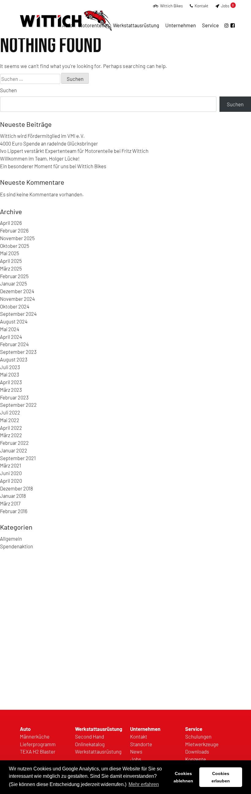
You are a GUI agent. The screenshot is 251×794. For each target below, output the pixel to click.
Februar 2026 (14, 230)
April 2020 (11, 481)
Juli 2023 (10, 367)
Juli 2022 (10, 412)
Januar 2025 (13, 283)
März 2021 (10, 465)
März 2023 (11, 390)
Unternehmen (180, 25)
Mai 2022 (9, 420)
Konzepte (195, 759)
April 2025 (11, 261)
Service (210, 25)
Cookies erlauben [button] (221, 777)
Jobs (227, 5)
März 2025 (11, 268)
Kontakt (201, 5)
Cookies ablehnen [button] (183, 777)
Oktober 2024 (14, 306)
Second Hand (89, 736)
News (136, 751)
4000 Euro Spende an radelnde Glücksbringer (49, 143)
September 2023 (18, 352)
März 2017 (10, 503)
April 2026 (11, 223)
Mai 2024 (9, 329)
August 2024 (14, 321)
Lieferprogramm (38, 744)
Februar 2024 (14, 344)
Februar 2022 (14, 443)
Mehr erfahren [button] (144, 784)
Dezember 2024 (17, 291)
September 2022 (18, 405)
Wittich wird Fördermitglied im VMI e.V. (42, 136)
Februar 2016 (13, 511)
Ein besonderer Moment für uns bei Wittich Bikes (53, 166)
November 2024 (17, 299)
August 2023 (13, 359)
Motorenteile (93, 25)
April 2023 (11, 382)
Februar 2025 (14, 276)
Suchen (8, 90)
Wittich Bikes (171, 5)
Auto (67, 25)
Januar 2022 (13, 450)
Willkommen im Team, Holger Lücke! (40, 158)
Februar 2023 (14, 397)
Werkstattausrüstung (136, 25)
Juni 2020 (11, 473)
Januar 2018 (13, 496)
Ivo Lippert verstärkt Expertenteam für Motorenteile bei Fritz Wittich (74, 151)
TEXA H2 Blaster (37, 751)
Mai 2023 (9, 374)
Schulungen (198, 736)
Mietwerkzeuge (202, 744)
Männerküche (35, 736)
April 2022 (11, 428)
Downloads (197, 751)
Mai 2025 (9, 253)
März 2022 (11, 435)
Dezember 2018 (16, 488)
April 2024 (11, 337)
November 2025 (17, 238)
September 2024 (18, 314)
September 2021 (18, 458)
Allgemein (11, 538)
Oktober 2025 (14, 246)
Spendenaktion (16, 546)
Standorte (141, 744)
